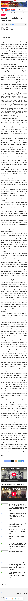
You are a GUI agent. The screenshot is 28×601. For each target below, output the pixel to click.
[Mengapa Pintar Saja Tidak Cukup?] (4, 538)
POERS (10, 520)
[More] (15, 24)
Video (19, 526)
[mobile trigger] (26, 9)
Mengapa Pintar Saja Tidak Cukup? (17, 536)
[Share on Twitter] (6, 24)
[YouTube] (26, 593)
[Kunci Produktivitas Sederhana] (4, 553)
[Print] (13, 24)
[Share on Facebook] (4, 24)
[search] (17, 10)
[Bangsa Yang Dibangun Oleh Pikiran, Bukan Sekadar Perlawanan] (4, 525)
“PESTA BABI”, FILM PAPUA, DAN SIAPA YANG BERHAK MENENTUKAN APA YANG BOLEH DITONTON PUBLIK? (18, 545)
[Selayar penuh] (25, 480)
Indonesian (18, 1)
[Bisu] (23, 480)
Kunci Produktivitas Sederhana (16, 551)
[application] (14, 474)
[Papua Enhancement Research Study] (8, 9)
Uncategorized (11, 510)
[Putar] (2, 480)
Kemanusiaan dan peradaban (7, 558)
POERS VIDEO (14, 526)
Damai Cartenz (3, 559)
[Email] (9, 24)
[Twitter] (24, 593)
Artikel (3, 15)
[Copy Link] (11, 24)
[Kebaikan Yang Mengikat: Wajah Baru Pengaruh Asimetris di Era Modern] (4, 531)
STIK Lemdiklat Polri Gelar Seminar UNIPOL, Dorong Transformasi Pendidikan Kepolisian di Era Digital (17, 574)
